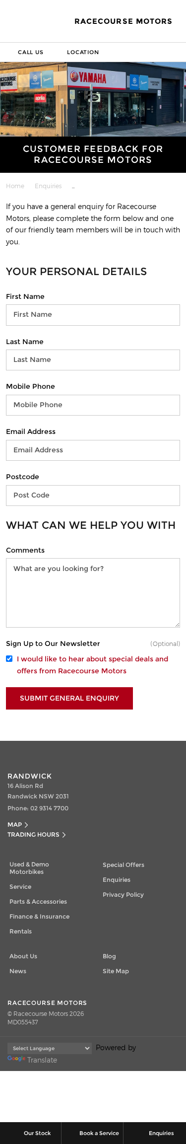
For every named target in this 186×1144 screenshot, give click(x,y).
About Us (23, 956)
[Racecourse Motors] (21, 21)
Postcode (22, 476)
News (17, 971)
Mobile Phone (30, 386)
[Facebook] (4, 184)
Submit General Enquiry (69, 698)
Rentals (20, 931)
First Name (25, 296)
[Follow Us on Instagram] (82, 751)
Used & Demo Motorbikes (29, 867)
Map (14, 824)
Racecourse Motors (123, 21)
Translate (42, 1060)
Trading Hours (33, 834)
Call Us (30, 52)
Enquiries (48, 185)
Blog (109, 956)
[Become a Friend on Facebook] (103, 751)
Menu (176, 52)
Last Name (25, 341)
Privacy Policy (123, 894)
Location (83, 52)
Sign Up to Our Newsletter (53, 643)
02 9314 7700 (49, 808)
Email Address (31, 431)
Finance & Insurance (39, 916)
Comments (25, 550)
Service (20, 886)
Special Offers (123, 864)
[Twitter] (14, 184)
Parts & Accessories (38, 901)
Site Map (116, 971)
